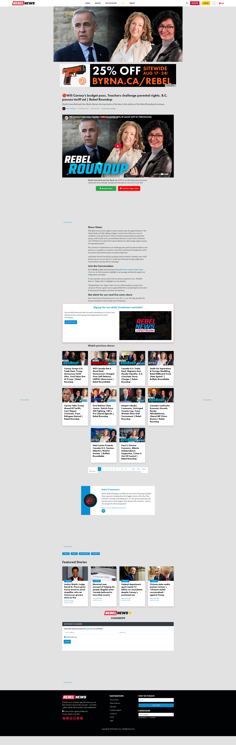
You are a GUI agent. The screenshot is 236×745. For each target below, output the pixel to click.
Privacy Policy (114, 700)
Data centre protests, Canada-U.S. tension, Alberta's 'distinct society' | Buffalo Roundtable (103, 450)
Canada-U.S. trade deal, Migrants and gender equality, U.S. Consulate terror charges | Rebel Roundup (132, 375)
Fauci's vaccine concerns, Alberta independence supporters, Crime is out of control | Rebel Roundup (131, 452)
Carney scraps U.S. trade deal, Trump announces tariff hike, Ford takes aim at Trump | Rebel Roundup (74, 375)
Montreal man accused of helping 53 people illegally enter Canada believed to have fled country (103, 589)
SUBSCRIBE (89, 629)
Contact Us (113, 714)
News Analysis (84, 553)
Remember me (71, 637)
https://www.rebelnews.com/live (114, 508)
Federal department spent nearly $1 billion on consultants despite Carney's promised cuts (131, 589)
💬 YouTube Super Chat (129, 188)
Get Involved (111, 3)
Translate (152, 717)
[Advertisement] (28, 370)
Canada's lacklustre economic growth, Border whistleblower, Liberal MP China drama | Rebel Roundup (160, 413)
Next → (143, 470)
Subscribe (113, 707)
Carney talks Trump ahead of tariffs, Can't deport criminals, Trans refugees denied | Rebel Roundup (74, 412)
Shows (98, 3)
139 (138, 469)
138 (133, 469)
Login (111, 720)
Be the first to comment (109, 108)
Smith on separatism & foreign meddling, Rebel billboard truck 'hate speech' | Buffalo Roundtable (160, 374)
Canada (66, 553)
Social (112, 717)
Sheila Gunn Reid (68, 601)
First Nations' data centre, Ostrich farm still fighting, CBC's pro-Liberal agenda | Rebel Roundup (103, 411)
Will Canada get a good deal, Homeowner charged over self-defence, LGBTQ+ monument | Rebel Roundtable (103, 375)
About (132, 3)
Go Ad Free (25, 400)
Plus (123, 3)
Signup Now (71, 322)
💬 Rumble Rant (106, 188)
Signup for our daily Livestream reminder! (118, 307)
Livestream (95, 553)
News (87, 3)
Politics (74, 553)
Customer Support (115, 710)
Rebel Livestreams (71, 108)
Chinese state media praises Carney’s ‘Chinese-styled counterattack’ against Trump (160, 589)
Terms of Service (115, 703)
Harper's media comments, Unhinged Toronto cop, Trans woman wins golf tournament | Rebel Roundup (132, 412)
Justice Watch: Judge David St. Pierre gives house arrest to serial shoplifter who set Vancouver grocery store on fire (74, 591)
